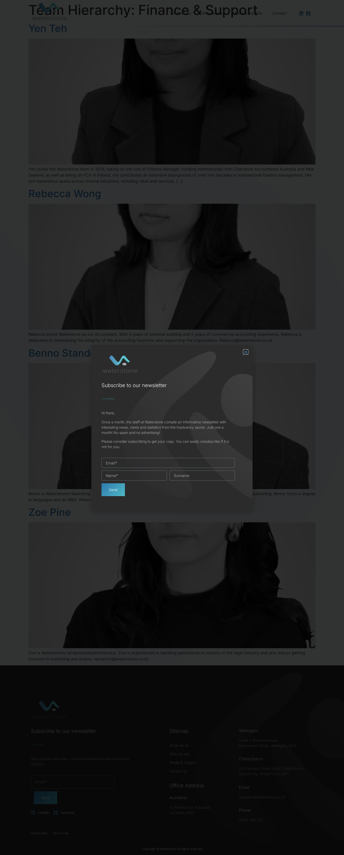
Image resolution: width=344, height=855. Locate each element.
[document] (172, 427)
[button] (246, 352)
